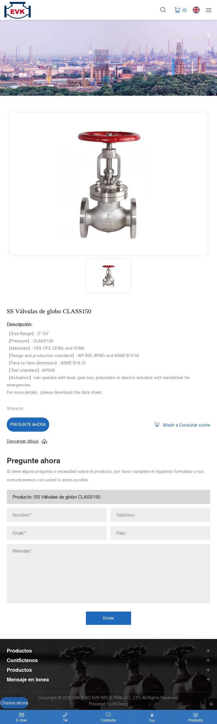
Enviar (108, 618)
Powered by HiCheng (108, 704)
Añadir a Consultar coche (186, 425)
